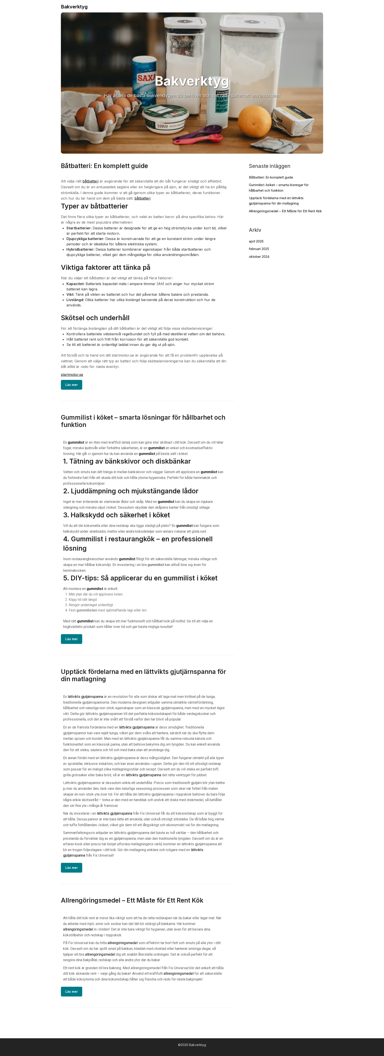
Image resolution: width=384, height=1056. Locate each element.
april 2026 (256, 241)
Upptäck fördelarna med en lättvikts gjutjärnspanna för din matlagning (143, 675)
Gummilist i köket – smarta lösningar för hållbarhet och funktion (143, 421)
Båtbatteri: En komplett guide (104, 166)
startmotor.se (72, 374)
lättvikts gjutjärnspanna (85, 697)
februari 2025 (259, 249)
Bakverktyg (74, 7)
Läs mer (71, 385)
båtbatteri (90, 181)
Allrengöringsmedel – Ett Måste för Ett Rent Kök (132, 900)
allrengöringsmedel (78, 929)
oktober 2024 (259, 256)
